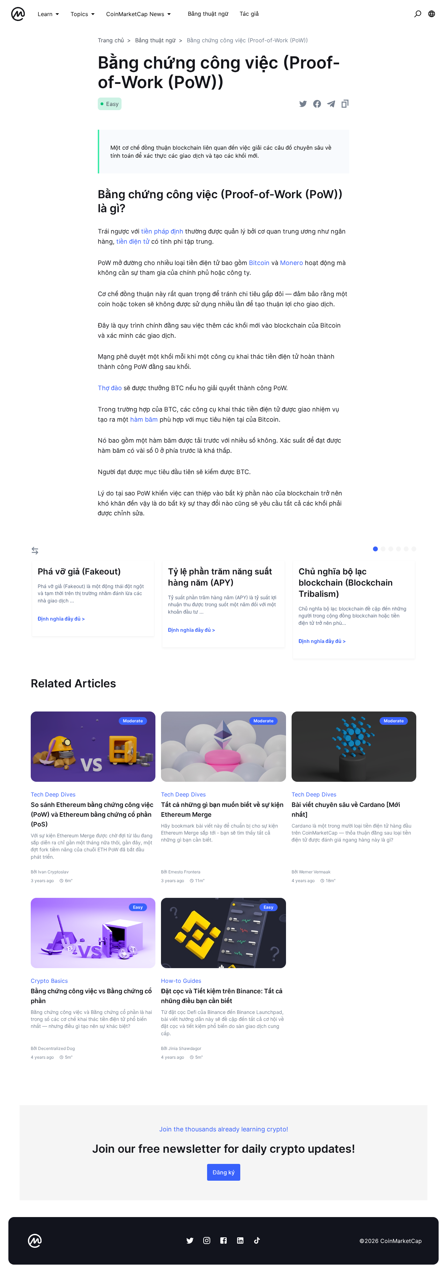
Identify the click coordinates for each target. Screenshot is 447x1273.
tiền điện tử (132, 241)
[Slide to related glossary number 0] (375, 548)
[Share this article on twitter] (303, 104)
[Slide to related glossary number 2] (390, 548)
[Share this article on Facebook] (317, 104)
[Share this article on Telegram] (331, 104)
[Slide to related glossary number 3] (398, 548)
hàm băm (144, 419)
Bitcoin (259, 262)
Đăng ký (224, 1172)
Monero (291, 262)
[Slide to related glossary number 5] (413, 548)
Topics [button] (79, 14)
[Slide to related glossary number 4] (406, 548)
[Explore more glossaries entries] (35, 550)
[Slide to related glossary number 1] (383, 548)
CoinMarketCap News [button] (135, 14)
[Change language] (432, 14)
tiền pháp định (162, 231)
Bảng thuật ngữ (155, 40)
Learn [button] (45, 14)
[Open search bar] (418, 14)
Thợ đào (110, 388)
